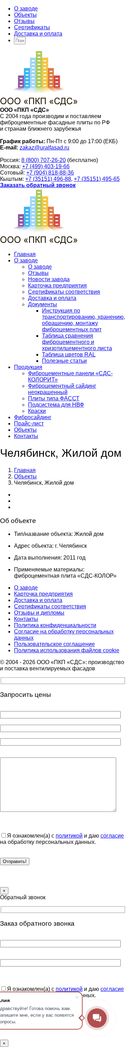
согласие (112, 836)
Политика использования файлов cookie (66, 650)
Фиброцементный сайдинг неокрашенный (62, 389)
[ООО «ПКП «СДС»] (39, 104)
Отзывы (24, 21)
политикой (69, 836)
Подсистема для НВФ (56, 405)
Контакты (26, 436)
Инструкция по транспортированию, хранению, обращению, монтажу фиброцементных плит (83, 320)
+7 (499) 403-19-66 (46, 166)
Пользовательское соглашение (54, 644)
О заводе (26, 8)
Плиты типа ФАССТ (53, 398)
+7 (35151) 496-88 (48, 179)
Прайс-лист (29, 423)
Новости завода (49, 279)
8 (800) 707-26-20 (43, 160)
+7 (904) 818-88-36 (50, 173)
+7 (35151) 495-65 (97, 179)
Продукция (28, 367)
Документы (42, 304)
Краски (37, 411)
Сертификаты (32, 27)
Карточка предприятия (57, 285)
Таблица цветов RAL (69, 354)
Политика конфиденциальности (55, 625)
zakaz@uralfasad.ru (44, 148)
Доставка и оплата (38, 34)
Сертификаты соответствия (64, 292)
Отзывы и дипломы (39, 613)
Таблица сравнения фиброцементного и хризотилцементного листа (77, 342)
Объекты (25, 15)
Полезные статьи (64, 361)
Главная (25, 254)
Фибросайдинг (32, 417)
